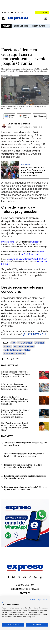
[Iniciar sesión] (45, 18)
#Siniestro (35, 241)
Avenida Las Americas (14, 353)
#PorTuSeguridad (30, 254)
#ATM (41, 251)
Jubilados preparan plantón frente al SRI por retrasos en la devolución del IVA (23, 465)
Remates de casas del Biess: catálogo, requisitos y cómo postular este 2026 (25, 477)
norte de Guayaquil (13, 350)
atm (13, 342)
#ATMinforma (7, 241)
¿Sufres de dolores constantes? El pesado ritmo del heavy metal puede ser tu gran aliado (14, 400)
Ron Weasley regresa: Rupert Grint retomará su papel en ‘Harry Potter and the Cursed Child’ (14, 426)
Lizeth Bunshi (38, 25)
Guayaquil (39, 342)
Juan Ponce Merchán (19, 124)
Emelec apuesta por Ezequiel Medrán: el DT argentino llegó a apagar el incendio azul (15, 374)
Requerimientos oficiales (25, 589)
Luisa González (21, 25)
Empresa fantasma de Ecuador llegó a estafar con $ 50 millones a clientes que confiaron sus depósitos (15, 413)
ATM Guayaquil (25, 342)
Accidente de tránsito (24, 346)
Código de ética (25, 585)
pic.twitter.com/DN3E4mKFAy (33, 259)
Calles (27, 350)
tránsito (7, 346)
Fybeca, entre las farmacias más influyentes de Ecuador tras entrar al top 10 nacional (14, 386)
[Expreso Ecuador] (25, 570)
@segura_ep (12, 259)
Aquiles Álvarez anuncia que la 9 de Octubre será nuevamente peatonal (33, 170)
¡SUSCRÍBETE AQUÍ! (35, 334)
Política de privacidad (39, 599)
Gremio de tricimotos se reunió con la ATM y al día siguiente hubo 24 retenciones (25, 488)
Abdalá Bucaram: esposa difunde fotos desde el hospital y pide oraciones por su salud (24, 454)
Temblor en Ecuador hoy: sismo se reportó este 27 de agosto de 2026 (25, 443)
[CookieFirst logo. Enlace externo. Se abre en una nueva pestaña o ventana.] (3, 602)
